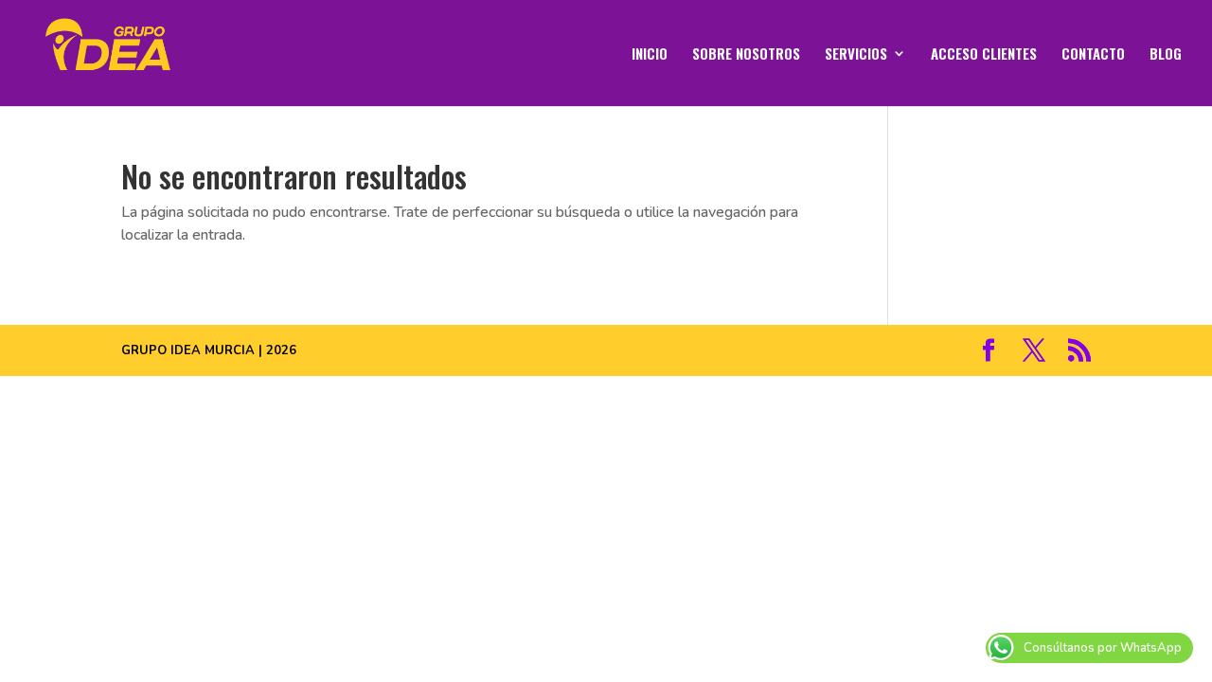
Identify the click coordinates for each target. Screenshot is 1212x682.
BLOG (1166, 54)
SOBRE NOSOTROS (746, 54)
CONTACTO (1093, 54)
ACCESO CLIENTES (984, 54)
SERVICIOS (856, 54)
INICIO (650, 54)
